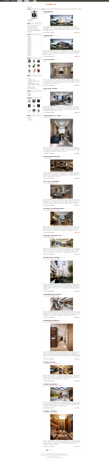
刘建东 (34, 102)
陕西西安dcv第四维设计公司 (56, 363)
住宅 (59, 322)
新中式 (57, 322)
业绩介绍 (29, 37)
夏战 (34, 67)
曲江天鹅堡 (48, 322)
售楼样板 (29, 53)
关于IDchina (43, 453)
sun (38, 67)
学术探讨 (29, 49)
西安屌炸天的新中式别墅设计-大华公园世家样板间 (51, 257)
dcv (45, 183)
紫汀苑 (61, 385)
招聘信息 (59, 453)
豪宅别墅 (52, 32)
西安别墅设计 (53, 237)
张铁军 (29, 102)
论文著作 (29, 48)
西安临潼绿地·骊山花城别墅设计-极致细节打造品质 (51, 156)
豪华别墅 (46, 363)
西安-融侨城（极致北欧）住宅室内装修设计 (50, 88)
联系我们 (53, 453)
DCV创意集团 (47, 385)
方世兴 (39, 72)
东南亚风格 (47, 412)
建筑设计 (29, 50)
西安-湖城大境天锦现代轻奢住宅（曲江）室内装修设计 (52, 115)
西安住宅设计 (54, 183)
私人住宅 (57, 210)
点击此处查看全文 (76, 32)
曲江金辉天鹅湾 (49, 183)
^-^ (28, 77)
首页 (28, 7)
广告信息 (47, 453)
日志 (30, 7)
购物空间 (29, 54)
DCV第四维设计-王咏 (50, 4)
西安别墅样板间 (57, 385)
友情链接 (63, 453)
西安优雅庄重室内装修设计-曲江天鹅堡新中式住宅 (51, 320)
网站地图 (66, 453)
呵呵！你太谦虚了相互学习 (32, 88)
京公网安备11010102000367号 (58, 457)
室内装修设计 (54, 210)
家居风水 (29, 47)
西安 (59, 210)
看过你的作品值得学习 (31, 87)
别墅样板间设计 (52, 385)
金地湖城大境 (49, 237)
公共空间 (29, 44)
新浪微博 (29, 94)
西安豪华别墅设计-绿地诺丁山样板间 (49, 362)
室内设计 (49, 158)
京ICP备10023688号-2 (49, 457)
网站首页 (12, 0)
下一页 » (51, 450)
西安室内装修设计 (53, 322)
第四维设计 (47, 117)
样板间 (57, 183)
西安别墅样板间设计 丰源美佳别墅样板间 (50, 411)
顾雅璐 (29, 72)
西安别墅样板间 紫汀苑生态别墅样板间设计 (50, 384)
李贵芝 (34, 112)
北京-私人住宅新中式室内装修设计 (49, 59)
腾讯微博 (29, 95)
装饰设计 (29, 107)
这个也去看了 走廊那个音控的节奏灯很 (34, 81)
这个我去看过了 (30, 82)
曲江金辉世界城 (49, 210)
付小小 (34, 72)
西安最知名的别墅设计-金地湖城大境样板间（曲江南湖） (52, 235)
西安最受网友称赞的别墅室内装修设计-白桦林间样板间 (52, 294)
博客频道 (5, 1)
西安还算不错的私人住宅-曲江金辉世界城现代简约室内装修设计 (53, 208)
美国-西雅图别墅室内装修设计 (48, 35)
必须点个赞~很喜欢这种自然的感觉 (33, 83)
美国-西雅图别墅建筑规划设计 (48, 11)
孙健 (29, 67)
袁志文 (39, 102)
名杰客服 (34, 107)
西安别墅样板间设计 (55, 412)
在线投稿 (50, 453)
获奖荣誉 (29, 36)
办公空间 (29, 43)
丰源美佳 (50, 412)
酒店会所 (29, 41)
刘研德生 (38, 107)
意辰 (29, 112)
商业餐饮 (29, 42)
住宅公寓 (29, 55)
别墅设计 (46, 158)
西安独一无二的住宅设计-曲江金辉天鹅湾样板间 (51, 181)
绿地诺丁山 (50, 363)
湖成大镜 (50, 117)
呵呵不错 (29, 78)
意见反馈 (56, 453)
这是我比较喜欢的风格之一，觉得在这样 (34, 84)
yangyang (34, 62)
